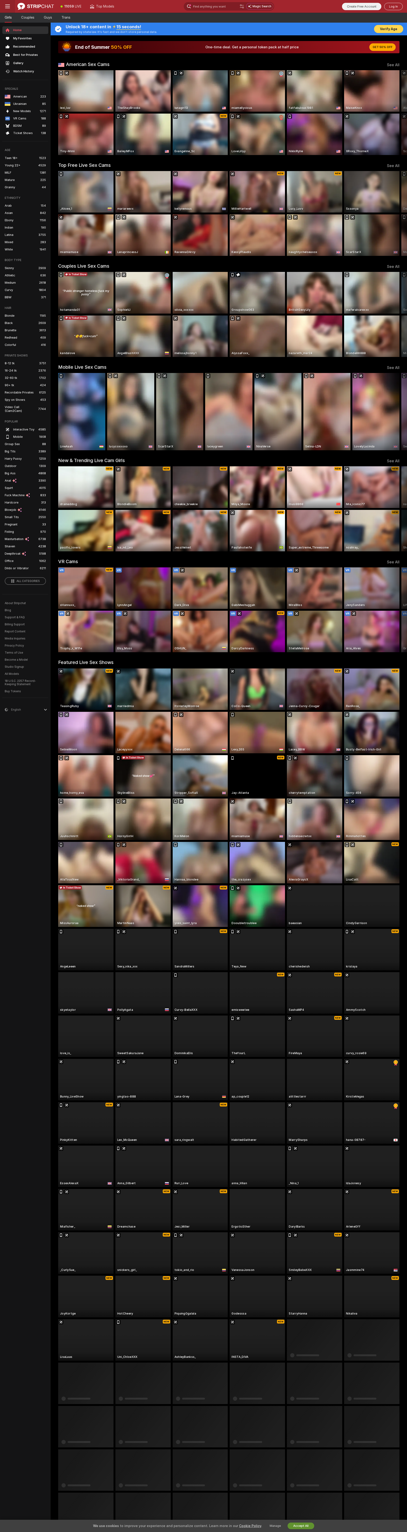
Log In (393, 6)
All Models (12, 674)
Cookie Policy (250, 1526)
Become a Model (16, 659)
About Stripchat (15, 603)
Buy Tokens (13, 691)
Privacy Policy (14, 645)
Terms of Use (14, 652)
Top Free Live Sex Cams (84, 165)
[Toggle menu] (7, 6)
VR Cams (68, 561)
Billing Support (15, 624)
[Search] (242, 6)
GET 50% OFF (382, 47)
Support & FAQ (15, 617)
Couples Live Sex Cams (83, 266)
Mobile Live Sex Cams (82, 367)
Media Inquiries (15, 638)
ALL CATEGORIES (28, 581)
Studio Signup (14, 666)
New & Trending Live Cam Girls (91, 460)
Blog (8, 610)
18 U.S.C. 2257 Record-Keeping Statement (20, 682)
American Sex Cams (88, 64)
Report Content (15, 631)
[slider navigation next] (395, 112)
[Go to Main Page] (35, 6)
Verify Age (388, 29)
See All (393, 65)
